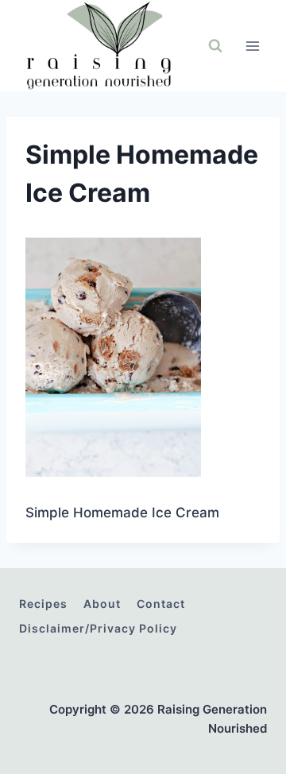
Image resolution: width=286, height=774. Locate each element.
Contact (161, 603)
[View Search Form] (215, 46)
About (102, 603)
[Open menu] (252, 45)
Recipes (43, 603)
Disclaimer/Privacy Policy (98, 628)
